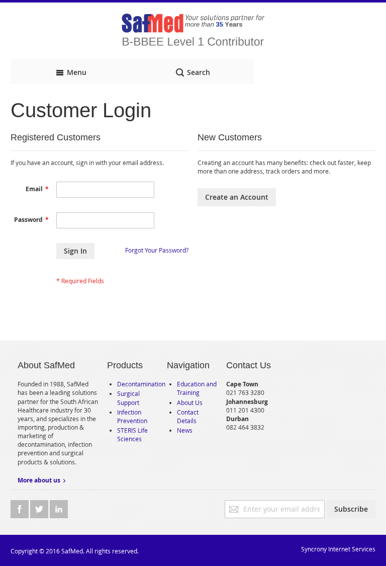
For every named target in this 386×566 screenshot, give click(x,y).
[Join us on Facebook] (20, 509)
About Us (190, 402)
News (184, 430)
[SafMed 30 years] (193, 30)
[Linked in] (59, 509)
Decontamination (141, 384)
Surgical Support (128, 397)
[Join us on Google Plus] (40, 509)
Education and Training (197, 388)
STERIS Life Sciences (132, 434)
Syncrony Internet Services (338, 549)
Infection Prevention (132, 416)
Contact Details (188, 416)
